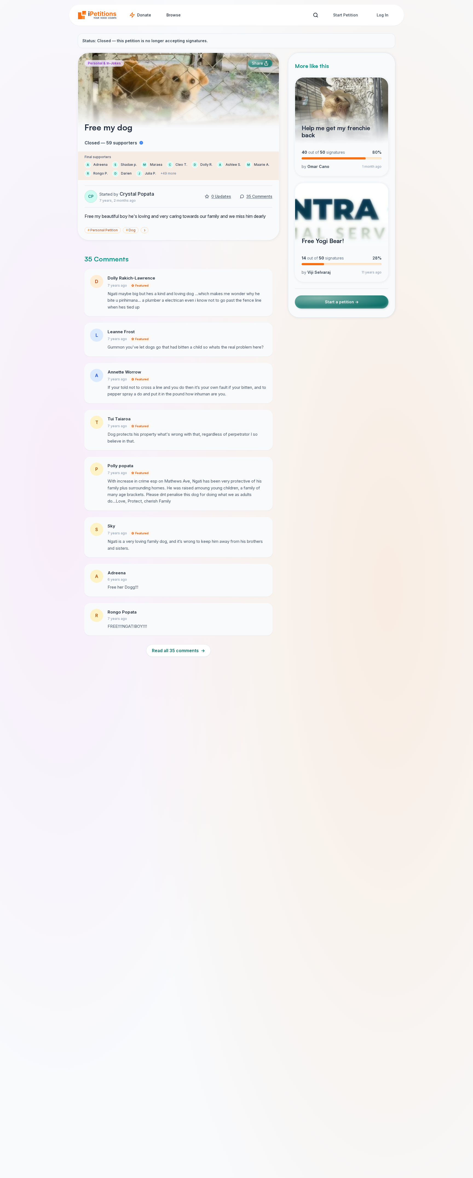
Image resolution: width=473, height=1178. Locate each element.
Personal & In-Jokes (104, 63)
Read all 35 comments (178, 650)
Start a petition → (342, 302)
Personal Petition (103, 230)
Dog (130, 230)
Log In (382, 15)
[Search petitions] (315, 15)
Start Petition (345, 15)
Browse (173, 15)
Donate (144, 15)
